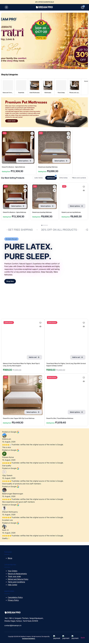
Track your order (14, 576)
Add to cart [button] (33, 357)
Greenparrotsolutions (28, 638)
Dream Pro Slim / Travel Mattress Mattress (59, 418)
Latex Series (38, 178)
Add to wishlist (32, 133)
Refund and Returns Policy (18, 579)
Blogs (10, 558)
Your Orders (12, 571)
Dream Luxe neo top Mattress (71, 212)
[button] (41, 225)
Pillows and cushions (79, 178)
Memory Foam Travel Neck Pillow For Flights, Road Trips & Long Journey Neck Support (21, 364)
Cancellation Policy (15, 597)
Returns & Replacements (17, 574)
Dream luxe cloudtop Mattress (48, 167)
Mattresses (51, 177)
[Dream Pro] (44, 7)
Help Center (12, 585)
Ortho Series (63, 178)
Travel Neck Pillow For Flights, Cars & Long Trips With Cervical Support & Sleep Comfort (66, 364)
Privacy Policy (13, 600)
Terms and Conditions (16, 582)
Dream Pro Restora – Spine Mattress (13, 167)
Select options (23, 161)
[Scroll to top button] (85, 633)
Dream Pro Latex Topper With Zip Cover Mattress (18, 418)
